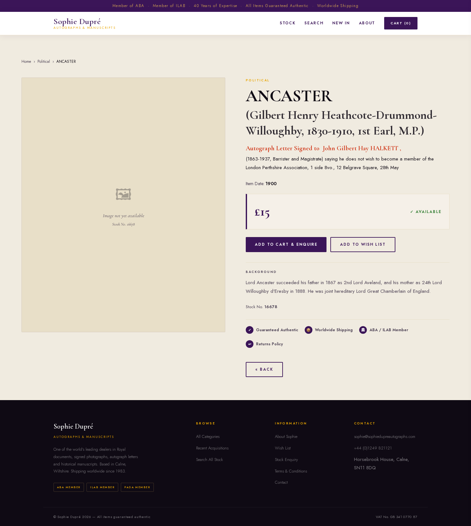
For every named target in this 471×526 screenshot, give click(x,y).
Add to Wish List (363, 244)
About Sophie (286, 436)
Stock (287, 23)
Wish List (283, 448)
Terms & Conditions (291, 471)
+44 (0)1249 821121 (373, 448)
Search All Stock (209, 459)
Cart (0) (401, 23)
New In (341, 23)
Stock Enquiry (286, 459)
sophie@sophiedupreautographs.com (384, 436)
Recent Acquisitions (212, 448)
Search (313, 23)
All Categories (207, 436)
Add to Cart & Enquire (286, 244)
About (367, 23)
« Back (264, 369)
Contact (281, 482)
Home (26, 61)
